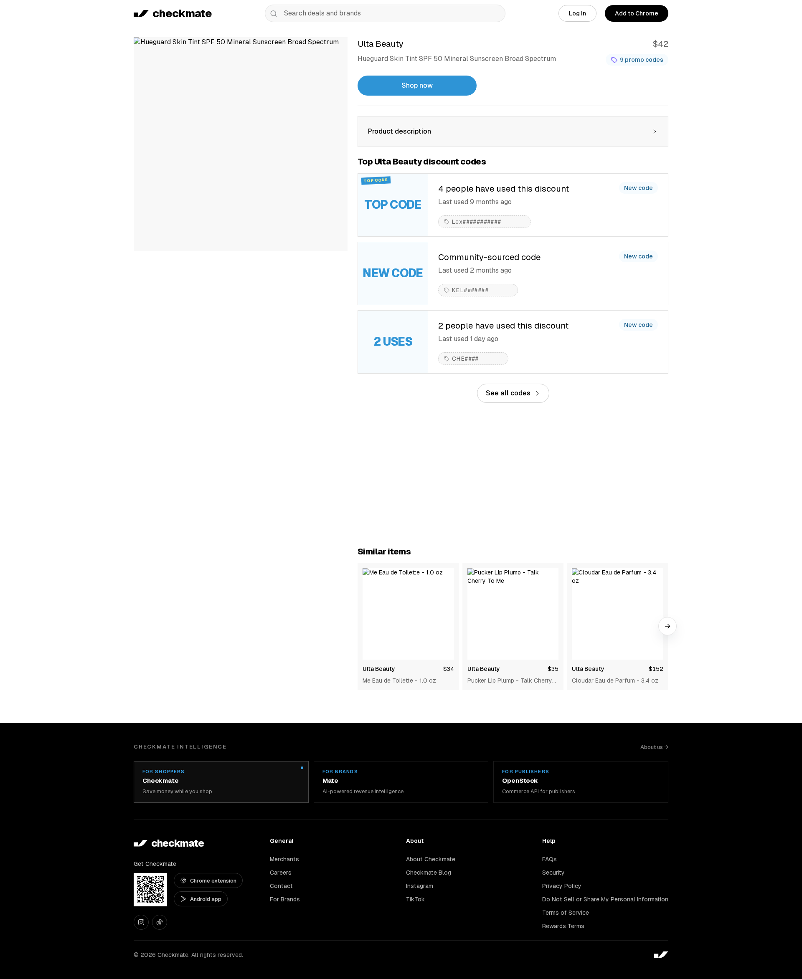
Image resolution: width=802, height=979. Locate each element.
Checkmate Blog (428, 872)
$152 (656, 668)
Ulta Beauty (379, 668)
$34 (448, 668)
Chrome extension (213, 881)
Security (553, 872)
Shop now (417, 85)
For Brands (285, 899)
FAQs (549, 859)
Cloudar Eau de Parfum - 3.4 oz (615, 680)
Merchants (284, 859)
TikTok (415, 899)
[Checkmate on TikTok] (159, 922)
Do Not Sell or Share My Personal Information (605, 899)
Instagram (419, 886)
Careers (281, 872)
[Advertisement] (513, 471)
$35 (553, 668)
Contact (281, 886)
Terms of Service (565, 912)
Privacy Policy (561, 886)
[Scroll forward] (667, 626)
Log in (577, 13)
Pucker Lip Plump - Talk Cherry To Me (509, 681)
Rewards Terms (563, 926)
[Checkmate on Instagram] (141, 922)
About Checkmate (430, 859)
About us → (654, 747)
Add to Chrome (636, 13)
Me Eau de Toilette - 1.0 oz (399, 680)
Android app (205, 899)
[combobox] (385, 13)
